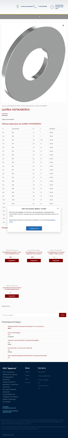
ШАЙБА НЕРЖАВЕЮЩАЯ (27, 106)
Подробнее (11, 260)
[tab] (5, 115)
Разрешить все (34, 228)
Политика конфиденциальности (9, 407)
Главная (4, 106)
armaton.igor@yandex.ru (27, 6)
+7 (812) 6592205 (42, 6)
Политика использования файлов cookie (10, 411)
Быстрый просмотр (11, 248)
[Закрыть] (58, 209)
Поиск (62, 315)
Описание (5, 115)
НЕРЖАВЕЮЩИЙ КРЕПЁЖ (13, 106)
